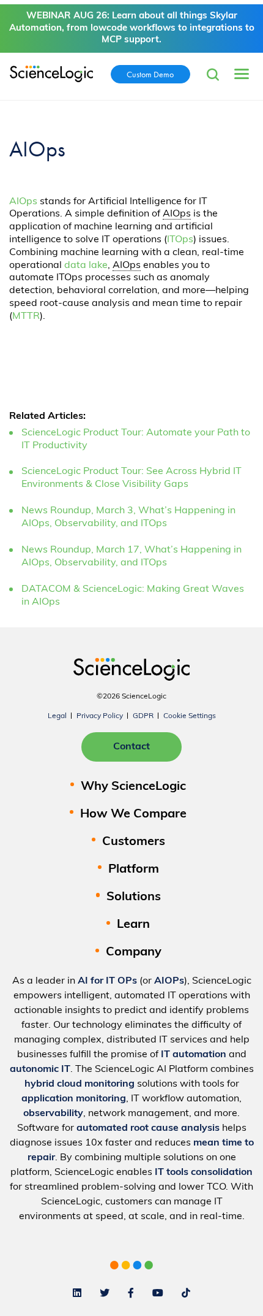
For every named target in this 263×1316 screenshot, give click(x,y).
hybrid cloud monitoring (79, 1084)
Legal (57, 716)
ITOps (180, 240)
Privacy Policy (99, 716)
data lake (86, 265)
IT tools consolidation (204, 1172)
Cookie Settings (189, 716)
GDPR (143, 716)
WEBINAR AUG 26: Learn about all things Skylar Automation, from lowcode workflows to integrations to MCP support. (131, 28)
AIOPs (169, 981)
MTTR (26, 316)
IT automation (193, 1055)
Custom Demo (150, 74)
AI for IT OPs (107, 981)
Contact (131, 747)
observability (53, 1114)
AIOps (23, 202)
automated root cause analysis (148, 1128)
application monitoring (73, 1099)
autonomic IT (40, 1069)
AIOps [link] (177, 214)
